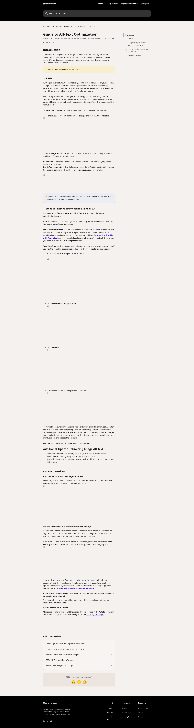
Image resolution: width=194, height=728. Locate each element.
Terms (140, 712)
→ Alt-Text (130, 39)
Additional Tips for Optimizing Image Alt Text (137, 50)
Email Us (110, 708)
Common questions (134, 55)
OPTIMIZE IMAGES (63, 26)
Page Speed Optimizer (129, 3)
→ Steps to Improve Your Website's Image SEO (136, 44)
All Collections (48, 26)
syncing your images (95, 614)
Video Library (143, 708)
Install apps (126, 712)
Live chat (110, 712)
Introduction (130, 35)
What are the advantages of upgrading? (77, 588)
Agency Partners (111, 3)
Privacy (140, 717)
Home (100, 3)
